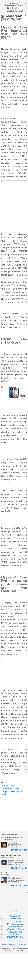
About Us (15, 916)
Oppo (5, 791)
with (4, 794)
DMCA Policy (15, 937)
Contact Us (15, 932)
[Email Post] (2, 782)
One (17, 788)
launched (7, 788)
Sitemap (15, 934)
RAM (20, 791)
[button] (26, 15)
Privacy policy (15, 924)
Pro (13, 791)
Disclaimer (15, 926)
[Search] (26, 4)
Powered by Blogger (14, 944)
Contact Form (15, 929)
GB (13, 786)
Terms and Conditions (15, 920)
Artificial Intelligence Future (14, 4)
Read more (19, 850)
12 (3, 786)
